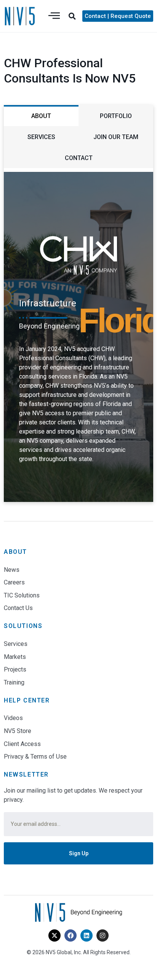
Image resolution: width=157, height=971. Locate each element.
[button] (72, 16)
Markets (15, 656)
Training (14, 682)
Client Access (22, 744)
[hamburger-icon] (54, 16)
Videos (13, 718)
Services (15, 643)
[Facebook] (70, 935)
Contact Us (18, 608)
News (11, 569)
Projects (15, 669)
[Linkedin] (86, 935)
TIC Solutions (22, 595)
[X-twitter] (54, 935)
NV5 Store (17, 731)
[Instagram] (102, 935)
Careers (14, 582)
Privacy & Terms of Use (35, 756)
